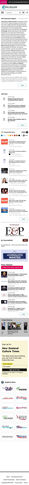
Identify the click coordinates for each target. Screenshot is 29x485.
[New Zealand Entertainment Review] (21, 408)
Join (25, 240)
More (22, 85)
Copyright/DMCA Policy (7, 482)
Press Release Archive (16, 476)
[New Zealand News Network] (21, 417)
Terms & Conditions (21, 479)
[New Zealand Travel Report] (21, 427)
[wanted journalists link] (14, 231)
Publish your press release (11, 267)
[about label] (9, 144)
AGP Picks (3, 2)
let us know (12, 79)
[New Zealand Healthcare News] (7, 417)
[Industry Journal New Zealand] (7, 398)
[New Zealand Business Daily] (21, 398)
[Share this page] (27, 12)
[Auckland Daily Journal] (7, 388)
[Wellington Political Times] (7, 436)
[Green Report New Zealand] (21, 388)
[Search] (20, 12)
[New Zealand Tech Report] (7, 427)
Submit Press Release (9, 479)
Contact (26, 482)
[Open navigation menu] (2, 12)
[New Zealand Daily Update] (7, 408)
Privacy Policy (18, 482)
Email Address (7, 364)
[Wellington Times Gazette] (21, 436)
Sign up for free (14, 370)
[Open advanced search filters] (23, 12)
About (8, 476)
